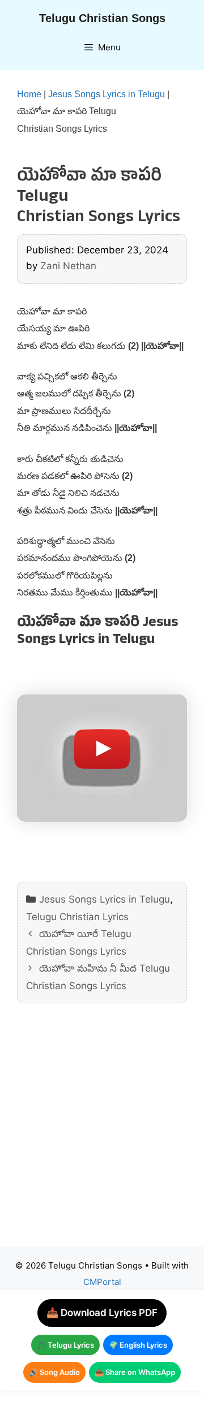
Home (29, 94)
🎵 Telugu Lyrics (65, 1344)
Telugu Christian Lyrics (77, 916)
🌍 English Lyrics (138, 1344)
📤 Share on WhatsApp (135, 1372)
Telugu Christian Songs (102, 18)
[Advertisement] (102, 1133)
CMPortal (102, 1281)
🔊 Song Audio (54, 1372)
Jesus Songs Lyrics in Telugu (106, 94)
